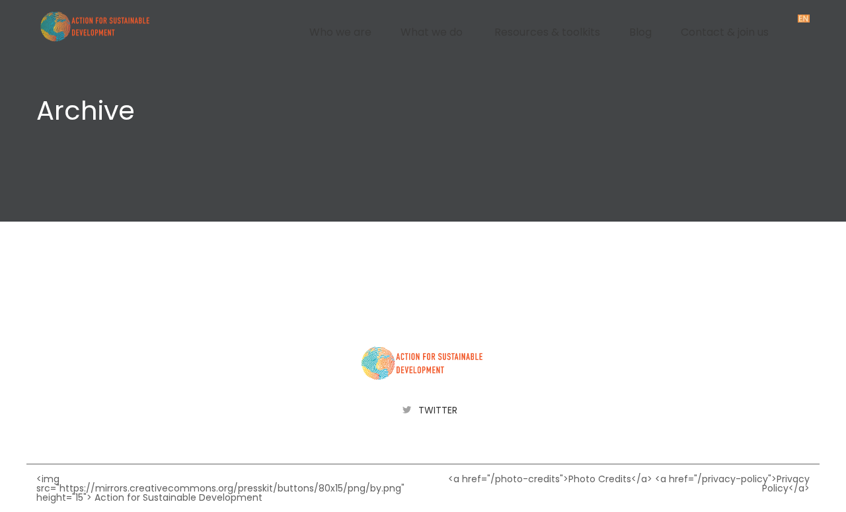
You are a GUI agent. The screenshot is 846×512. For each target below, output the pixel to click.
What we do (432, 32)
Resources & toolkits (547, 32)
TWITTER (437, 410)
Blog (640, 32)
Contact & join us (725, 32)
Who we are (340, 32)
